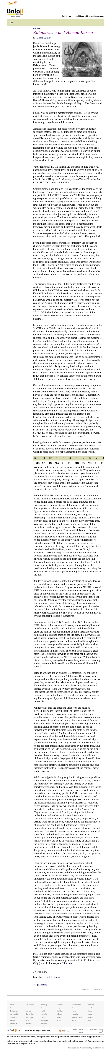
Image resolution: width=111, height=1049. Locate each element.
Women (28, 1023)
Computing (60, 1008)
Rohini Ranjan (43, 37)
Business (12, 1008)
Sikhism (12, 1020)
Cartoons (28, 1008)
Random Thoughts (77, 1017)
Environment (14, 1011)
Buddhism (91, 1005)
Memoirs (44, 1014)
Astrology (37, 28)
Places (43, 1017)
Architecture (30, 1005)
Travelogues (13, 1023)
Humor (90, 1011)
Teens (89, 1020)
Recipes (90, 1017)
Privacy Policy (81, 1031)
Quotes (59, 1017)
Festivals (28, 1011)
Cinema (43, 1008)
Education (91, 1008)
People (90, 1014)
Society (28, 1020)
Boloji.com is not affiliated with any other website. (83, 16)
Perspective (13, 1017)
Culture (74, 1008)
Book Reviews (76, 1005)
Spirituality (44, 1020)
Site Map (100, 1031)
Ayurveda (60, 1005)
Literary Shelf (30, 1014)
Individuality (14, 1014)
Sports (59, 1020)
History (74, 1011)
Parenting (75, 1014)
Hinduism (60, 1011)
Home (75, 1029)
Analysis (12, 1005)
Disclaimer (93, 1029)
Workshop (44, 1023)
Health (43, 1011)
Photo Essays (29, 1017)
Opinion (59, 1014)
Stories (74, 1020)
